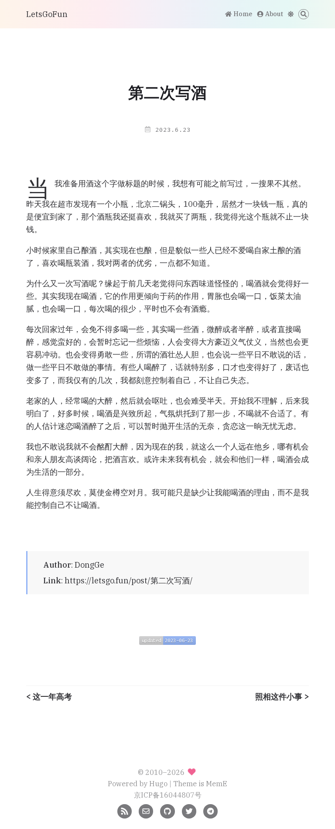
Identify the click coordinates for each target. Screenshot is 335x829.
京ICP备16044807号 (168, 794)
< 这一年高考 (49, 696)
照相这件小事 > (282, 696)
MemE (216, 783)
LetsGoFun (47, 14)
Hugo (158, 783)
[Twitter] (189, 810)
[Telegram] (210, 810)
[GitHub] (167, 810)
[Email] (146, 810)
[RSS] (124, 810)
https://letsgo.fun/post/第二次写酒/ (129, 581)
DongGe (89, 565)
